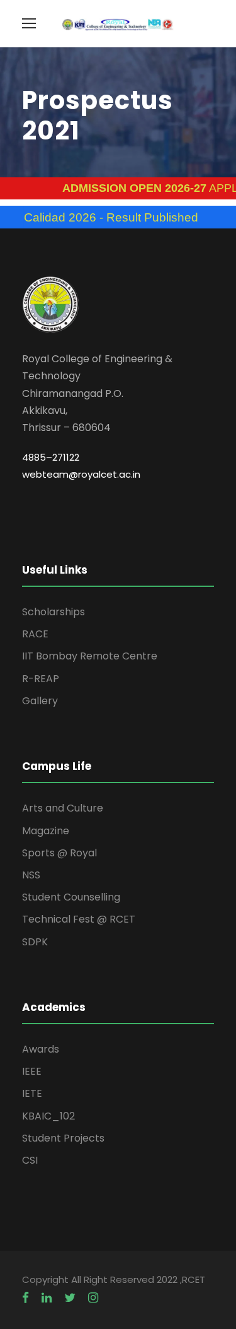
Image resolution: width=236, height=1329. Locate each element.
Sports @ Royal (59, 853)
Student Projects (63, 1138)
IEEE (32, 1071)
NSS (31, 875)
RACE (35, 634)
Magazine (45, 831)
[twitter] (70, 1297)
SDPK (35, 942)
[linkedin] (47, 1297)
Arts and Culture (62, 808)
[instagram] (93, 1297)
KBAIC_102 (48, 1116)
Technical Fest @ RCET (78, 919)
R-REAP (40, 678)
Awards (40, 1049)
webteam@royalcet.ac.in (81, 474)
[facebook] (25, 1297)
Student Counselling (71, 897)
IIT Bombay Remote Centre (89, 656)
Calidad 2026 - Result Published (98, 217)
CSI (30, 1160)
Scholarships (53, 612)
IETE (32, 1093)
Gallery (40, 701)
